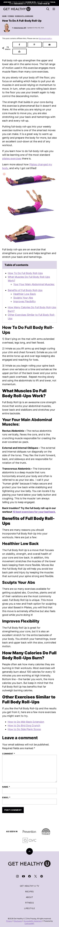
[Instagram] (17, 876)
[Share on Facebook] (19, 44)
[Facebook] (29, 876)
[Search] (48, 9)
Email (6, 797)
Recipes (29, 891)
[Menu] (54, 9)
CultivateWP (29, 923)
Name (6, 787)
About (29, 897)
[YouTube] (23, 876)
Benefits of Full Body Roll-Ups (25, 290)
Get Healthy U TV (29, 886)
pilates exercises (11, 158)
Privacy (9, 921)
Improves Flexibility (24, 301)
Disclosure (18, 921)
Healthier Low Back (24, 294)
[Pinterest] (42, 876)
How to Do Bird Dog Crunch (24, 725)
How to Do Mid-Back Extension (26, 721)
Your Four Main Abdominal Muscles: (34, 284)
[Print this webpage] (50, 44)
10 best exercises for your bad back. (34, 511)
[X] (36, 876)
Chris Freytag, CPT (20, 28)
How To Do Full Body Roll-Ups (25, 273)
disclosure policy (45, 38)
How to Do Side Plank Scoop (24, 729)
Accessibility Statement (33, 921)
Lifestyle (29, 908)
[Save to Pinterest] (35, 44)
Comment (8, 754)
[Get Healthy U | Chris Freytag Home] (17, 9)
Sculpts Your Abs (23, 297)
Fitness (11, 16)
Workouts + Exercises (24, 16)
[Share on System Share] (19, 51)
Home (4, 16)
